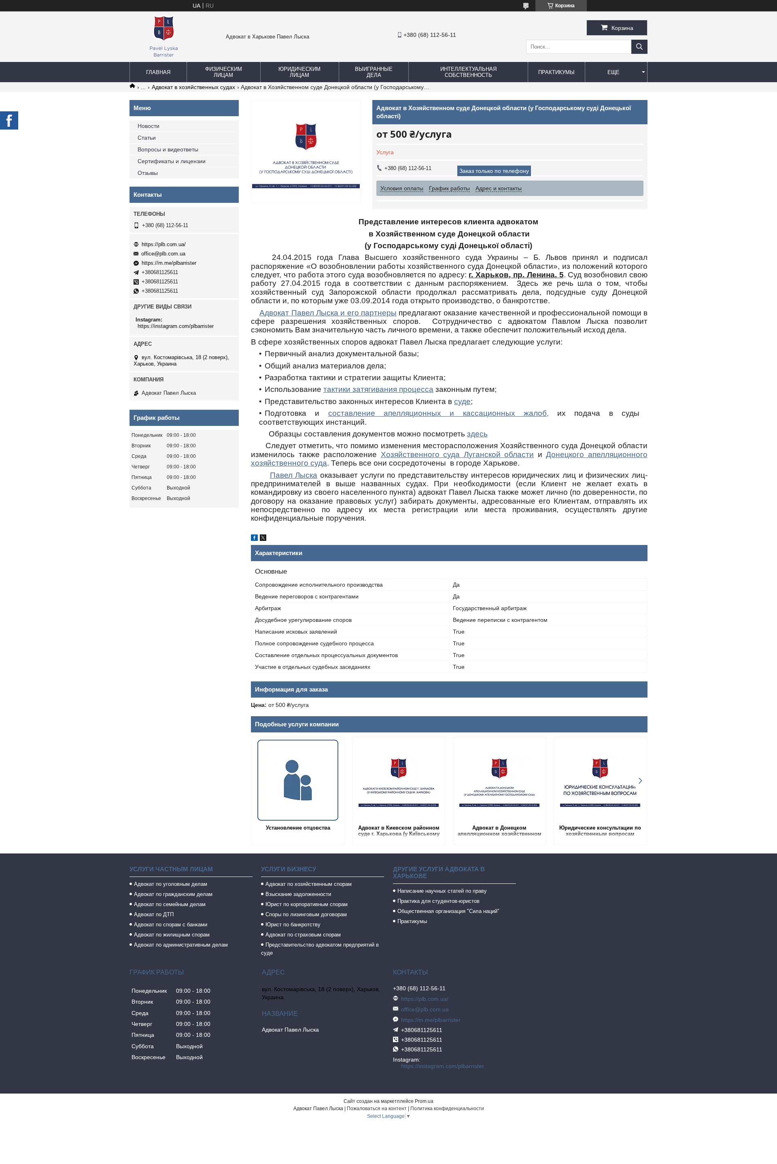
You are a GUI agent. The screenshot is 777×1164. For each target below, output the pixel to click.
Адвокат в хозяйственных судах (193, 87)
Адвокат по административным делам (181, 945)
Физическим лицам (223, 72)
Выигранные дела (374, 72)
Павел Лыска (294, 475)
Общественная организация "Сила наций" (448, 911)
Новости (148, 126)
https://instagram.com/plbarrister (176, 326)
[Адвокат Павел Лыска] (164, 58)
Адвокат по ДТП (154, 914)
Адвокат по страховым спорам (303, 935)
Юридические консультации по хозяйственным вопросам (600, 831)
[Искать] (639, 47)
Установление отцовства (298, 828)
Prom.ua (424, 1101)
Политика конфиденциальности (447, 1108)
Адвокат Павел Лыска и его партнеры (328, 313)
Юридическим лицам (299, 72)
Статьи (147, 137)
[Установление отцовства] (298, 780)
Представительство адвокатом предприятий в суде (320, 949)
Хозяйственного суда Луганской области (457, 454)
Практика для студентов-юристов (438, 901)
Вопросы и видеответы (168, 149)
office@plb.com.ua (163, 254)
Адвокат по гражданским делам (173, 894)
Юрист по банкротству (293, 924)
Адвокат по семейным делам (170, 904)
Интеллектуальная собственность (468, 72)
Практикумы (556, 72)
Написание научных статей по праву (442, 891)
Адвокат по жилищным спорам (172, 935)
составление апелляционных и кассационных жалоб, (438, 413)
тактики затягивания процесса (378, 389)
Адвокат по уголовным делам (170, 884)
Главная (158, 72)
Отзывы (148, 173)
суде (462, 401)
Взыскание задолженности (298, 894)
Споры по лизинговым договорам (306, 914)
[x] (263, 539)
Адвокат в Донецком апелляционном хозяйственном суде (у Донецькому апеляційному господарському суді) (499, 831)
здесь (477, 434)
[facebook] (254, 539)
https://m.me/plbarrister (169, 263)
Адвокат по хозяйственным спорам (308, 884)
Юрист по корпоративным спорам (306, 904)
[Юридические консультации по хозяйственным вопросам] (600, 780)
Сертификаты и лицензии (172, 161)
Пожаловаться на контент (377, 1108)
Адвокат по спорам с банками (170, 924)
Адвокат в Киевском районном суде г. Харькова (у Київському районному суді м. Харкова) (398, 831)
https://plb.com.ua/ (164, 244)
